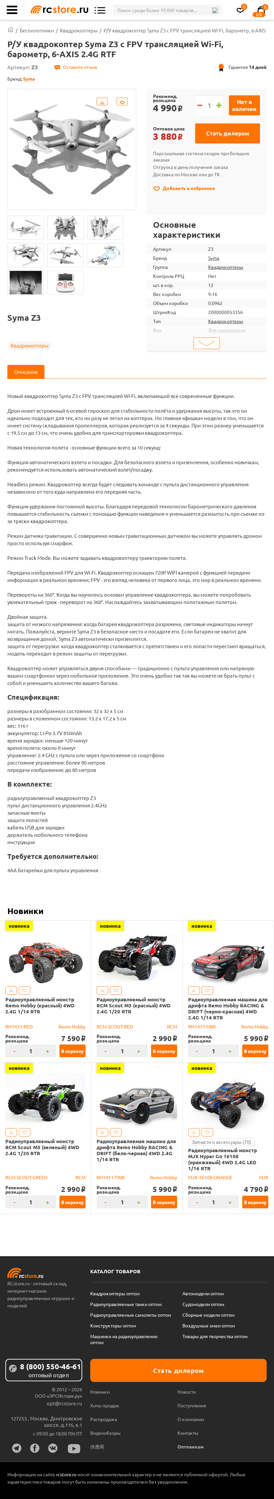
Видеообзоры (105, 1433)
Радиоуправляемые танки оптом (126, 1304)
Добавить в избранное (188, 188)
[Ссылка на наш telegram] (16, 1448)
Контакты (187, 1433)
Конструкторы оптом (113, 1325)
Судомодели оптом (203, 1304)
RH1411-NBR (202, 1026)
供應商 (97, 1446)
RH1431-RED (19, 1026)
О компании (190, 1419)
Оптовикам (190, 1446)
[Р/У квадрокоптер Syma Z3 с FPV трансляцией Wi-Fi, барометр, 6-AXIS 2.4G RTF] (25, 228)
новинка (19, 925)
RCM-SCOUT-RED (115, 1026)
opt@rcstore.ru (64, 1403)
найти (215, 10)
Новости (186, 1392)
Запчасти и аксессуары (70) (221, 1142)
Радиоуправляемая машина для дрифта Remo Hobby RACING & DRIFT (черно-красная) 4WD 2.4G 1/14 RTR (228, 1008)
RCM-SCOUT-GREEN (26, 1177)
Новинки (25, 910)
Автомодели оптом (203, 1293)
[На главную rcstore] (58, 10)
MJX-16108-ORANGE (210, 1177)
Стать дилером (227, 133)
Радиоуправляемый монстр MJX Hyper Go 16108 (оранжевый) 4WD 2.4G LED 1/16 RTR (222, 1159)
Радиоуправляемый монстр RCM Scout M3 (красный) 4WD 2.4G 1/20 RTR (133, 1005)
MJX (263, 1177)
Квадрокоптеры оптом (115, 1293)
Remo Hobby (72, 1026)
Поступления (191, 1405)
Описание (26, 372)
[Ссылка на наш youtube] (74, 1448)
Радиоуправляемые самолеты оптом (130, 1315)
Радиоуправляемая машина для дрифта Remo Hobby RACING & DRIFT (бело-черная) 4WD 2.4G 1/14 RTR (136, 1150)
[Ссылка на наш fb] (34, 1448)
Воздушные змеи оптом (208, 1325)
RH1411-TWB (111, 1177)
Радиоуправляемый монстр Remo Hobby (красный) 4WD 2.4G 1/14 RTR (40, 1005)
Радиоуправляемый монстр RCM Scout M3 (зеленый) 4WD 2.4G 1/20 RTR (42, 1147)
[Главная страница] (10, 30)
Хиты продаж (104, 1405)
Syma (213, 258)
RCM (172, 1026)
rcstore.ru (67, 1474)
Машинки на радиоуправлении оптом (123, 1339)
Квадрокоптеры (29, 345)
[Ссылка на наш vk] (52, 1448)
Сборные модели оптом (208, 1315)
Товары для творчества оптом (215, 1336)
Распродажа (103, 1419)
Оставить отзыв (80, 67)
